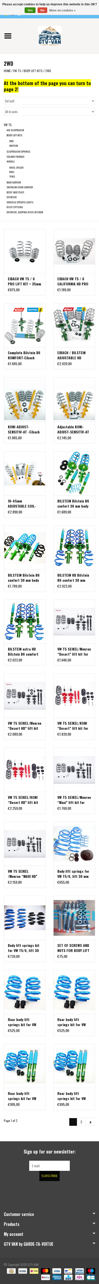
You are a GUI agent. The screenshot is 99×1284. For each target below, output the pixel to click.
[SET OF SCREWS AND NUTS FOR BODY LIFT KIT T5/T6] (74, 918)
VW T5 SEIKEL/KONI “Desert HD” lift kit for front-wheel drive (24, 800)
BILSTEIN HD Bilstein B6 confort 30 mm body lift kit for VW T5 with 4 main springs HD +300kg (73, 578)
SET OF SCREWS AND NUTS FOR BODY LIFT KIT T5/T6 (73, 948)
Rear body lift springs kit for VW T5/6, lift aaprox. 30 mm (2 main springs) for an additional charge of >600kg (73, 1022)
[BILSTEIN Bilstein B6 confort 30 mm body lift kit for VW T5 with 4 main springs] (25, 547)
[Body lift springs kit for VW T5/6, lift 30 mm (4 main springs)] (25, 918)
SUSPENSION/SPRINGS (18, 151)
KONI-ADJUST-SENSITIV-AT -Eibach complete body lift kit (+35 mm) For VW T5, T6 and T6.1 (25, 429)
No (42, 10)
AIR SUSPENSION (15, 130)
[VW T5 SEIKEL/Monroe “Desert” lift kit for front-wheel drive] (74, 622)
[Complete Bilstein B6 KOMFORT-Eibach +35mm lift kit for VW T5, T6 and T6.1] (25, 325)
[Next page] (90, 1122)
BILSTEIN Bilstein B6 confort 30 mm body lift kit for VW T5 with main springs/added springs (73, 503)
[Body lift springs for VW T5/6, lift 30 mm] (74, 844)
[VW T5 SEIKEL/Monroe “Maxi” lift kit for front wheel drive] (74, 770)
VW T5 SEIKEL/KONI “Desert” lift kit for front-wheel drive (72, 726)
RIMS (11, 172)
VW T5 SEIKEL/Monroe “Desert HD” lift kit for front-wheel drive (24, 726)
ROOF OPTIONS (15, 207)
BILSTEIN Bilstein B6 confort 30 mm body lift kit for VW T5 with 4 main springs (24, 578)
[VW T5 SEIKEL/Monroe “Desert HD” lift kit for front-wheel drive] (25, 695)
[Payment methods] (10, 1270)
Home (7, 71)
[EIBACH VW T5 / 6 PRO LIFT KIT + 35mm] (25, 251)
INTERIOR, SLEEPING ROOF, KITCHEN (25, 212)
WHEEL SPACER (16, 167)
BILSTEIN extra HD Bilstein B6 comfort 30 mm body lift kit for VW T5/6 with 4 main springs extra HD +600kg (23, 651)
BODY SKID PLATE (15, 192)
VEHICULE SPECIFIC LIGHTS (20, 202)
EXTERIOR (12, 197)
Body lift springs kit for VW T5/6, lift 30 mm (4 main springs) (24, 948)
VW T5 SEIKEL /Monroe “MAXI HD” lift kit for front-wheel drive (22, 874)
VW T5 (17, 71)
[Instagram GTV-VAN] (76, 1191)
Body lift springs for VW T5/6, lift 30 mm (73, 874)
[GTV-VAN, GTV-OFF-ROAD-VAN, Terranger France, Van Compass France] (57, 35)
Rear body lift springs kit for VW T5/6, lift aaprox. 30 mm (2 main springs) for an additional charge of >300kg (24, 1022)
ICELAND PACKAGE (15, 156)
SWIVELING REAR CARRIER (20, 187)
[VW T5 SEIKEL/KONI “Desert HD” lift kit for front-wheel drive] (25, 770)
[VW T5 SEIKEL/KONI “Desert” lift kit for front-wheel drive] (74, 695)
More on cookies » (62, 10)
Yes (30, 10)
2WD (48, 71)
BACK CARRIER (14, 182)
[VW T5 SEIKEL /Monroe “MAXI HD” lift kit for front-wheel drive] (25, 844)
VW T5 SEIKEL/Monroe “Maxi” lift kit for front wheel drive (74, 800)
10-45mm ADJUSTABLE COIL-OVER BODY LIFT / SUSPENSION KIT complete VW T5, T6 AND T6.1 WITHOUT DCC (23, 503)
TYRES (12, 176)
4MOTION (13, 146)
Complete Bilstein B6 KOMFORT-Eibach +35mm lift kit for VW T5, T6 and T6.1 (24, 355)
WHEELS (10, 161)
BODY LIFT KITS (33, 71)
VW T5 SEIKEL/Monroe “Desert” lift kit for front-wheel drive (74, 651)
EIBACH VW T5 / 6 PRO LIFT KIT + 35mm (24, 281)
